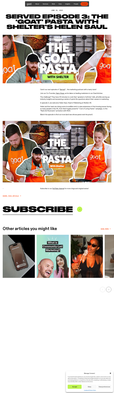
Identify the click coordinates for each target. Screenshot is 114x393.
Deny (89, 387)
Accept (74, 387)
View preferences (104, 387)
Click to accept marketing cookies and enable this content (57, 151)
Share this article (11, 196)
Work (53, 4)
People (76, 4)
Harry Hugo (60, 93)
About (37, 4)
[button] (110, 373)
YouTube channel (58, 189)
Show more (105, 229)
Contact (84, 4)
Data (60, 4)
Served (62, 89)
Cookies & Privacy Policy (90, 390)
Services (45, 4)
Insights (67, 4)
